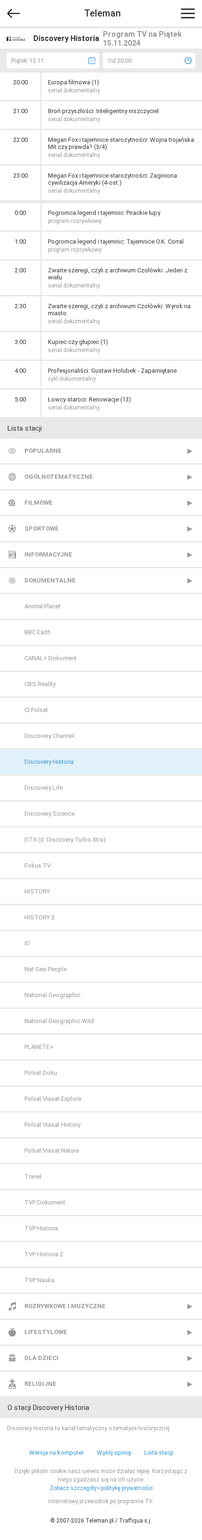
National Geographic (52, 995)
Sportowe (41, 528)
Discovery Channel (49, 735)
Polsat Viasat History (52, 1124)
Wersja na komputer (56, 1452)
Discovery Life (43, 787)
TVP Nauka (39, 1280)
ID (27, 943)
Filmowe (38, 502)
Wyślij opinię (114, 1452)
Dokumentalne (50, 580)
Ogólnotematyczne (58, 476)
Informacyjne (48, 554)
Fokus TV (37, 865)
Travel (32, 1176)
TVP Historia (41, 1228)
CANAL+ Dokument (50, 658)
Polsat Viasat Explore (52, 1098)
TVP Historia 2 (43, 1254)
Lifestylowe (45, 1331)
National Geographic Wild (59, 1020)
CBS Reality (39, 684)
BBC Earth (37, 632)
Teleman (102, 13)
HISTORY (37, 891)
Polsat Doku (40, 1072)
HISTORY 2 (39, 917)
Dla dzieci (41, 1357)
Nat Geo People (45, 969)
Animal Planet (42, 606)
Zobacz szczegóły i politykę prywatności (101, 1488)
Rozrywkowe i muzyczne (65, 1306)
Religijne (40, 1383)
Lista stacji (158, 1452)
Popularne (43, 450)
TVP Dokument (44, 1202)
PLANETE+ (39, 1046)
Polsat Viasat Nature (51, 1150)
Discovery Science (49, 813)
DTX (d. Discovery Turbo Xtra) (65, 839)
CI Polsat (36, 709)
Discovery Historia (49, 761)
